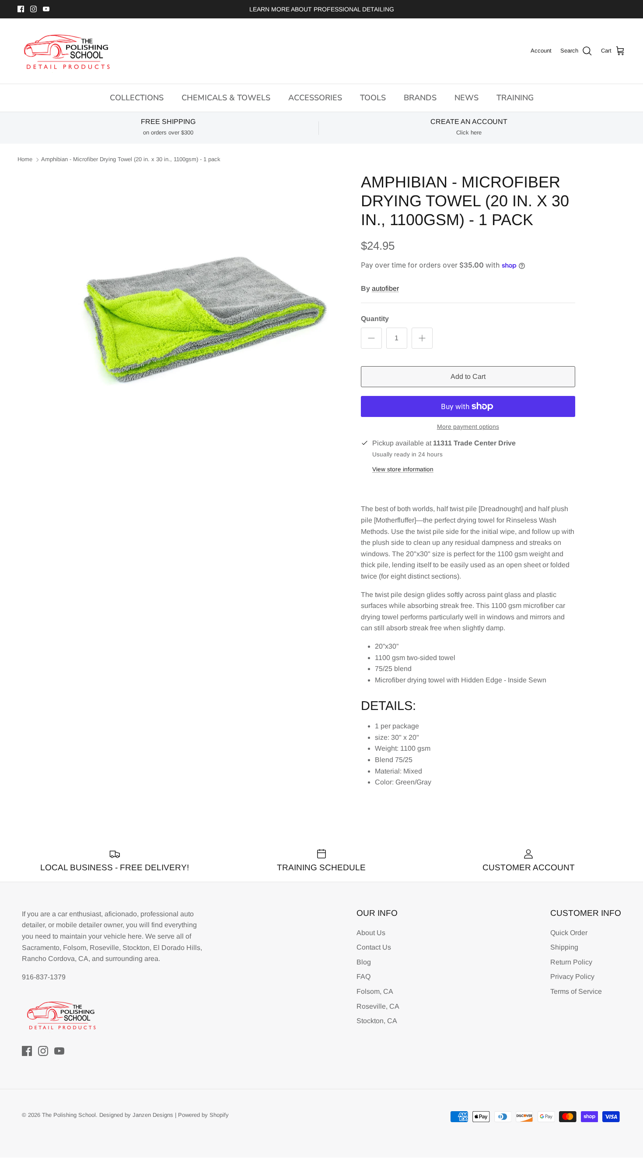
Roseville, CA (377, 1006)
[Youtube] (46, 9)
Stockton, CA (376, 1020)
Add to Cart (468, 376)
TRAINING (515, 97)
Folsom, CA (374, 991)
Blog (363, 962)
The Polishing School (69, 1115)
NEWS (466, 97)
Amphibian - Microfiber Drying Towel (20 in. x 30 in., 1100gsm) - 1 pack (130, 159)
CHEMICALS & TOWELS (226, 97)
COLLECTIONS (137, 97)
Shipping (564, 947)
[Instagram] (33, 9)
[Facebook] (20, 9)
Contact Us (373, 947)
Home (24, 159)
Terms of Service (576, 991)
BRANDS (420, 97)
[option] (205, 310)
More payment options (468, 426)
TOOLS (373, 97)
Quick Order (568, 932)
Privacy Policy (572, 976)
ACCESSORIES (315, 97)
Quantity (375, 318)
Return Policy (571, 962)
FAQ (363, 976)
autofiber (385, 288)
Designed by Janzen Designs (136, 1115)
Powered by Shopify (203, 1115)
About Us (370, 932)
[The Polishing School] (66, 51)
